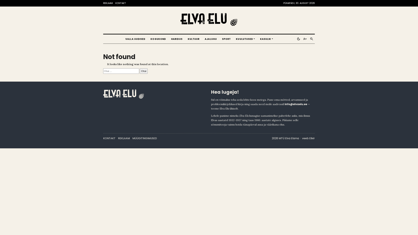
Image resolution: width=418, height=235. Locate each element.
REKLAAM (108, 3)
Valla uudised (135, 39)
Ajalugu (211, 39)
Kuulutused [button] (244, 39)
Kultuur (194, 39)
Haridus (177, 39)
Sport (226, 39)
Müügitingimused (144, 138)
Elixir (312, 138)
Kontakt (109, 138)
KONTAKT (120, 3)
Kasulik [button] (265, 39)
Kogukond (158, 39)
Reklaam (124, 138)
